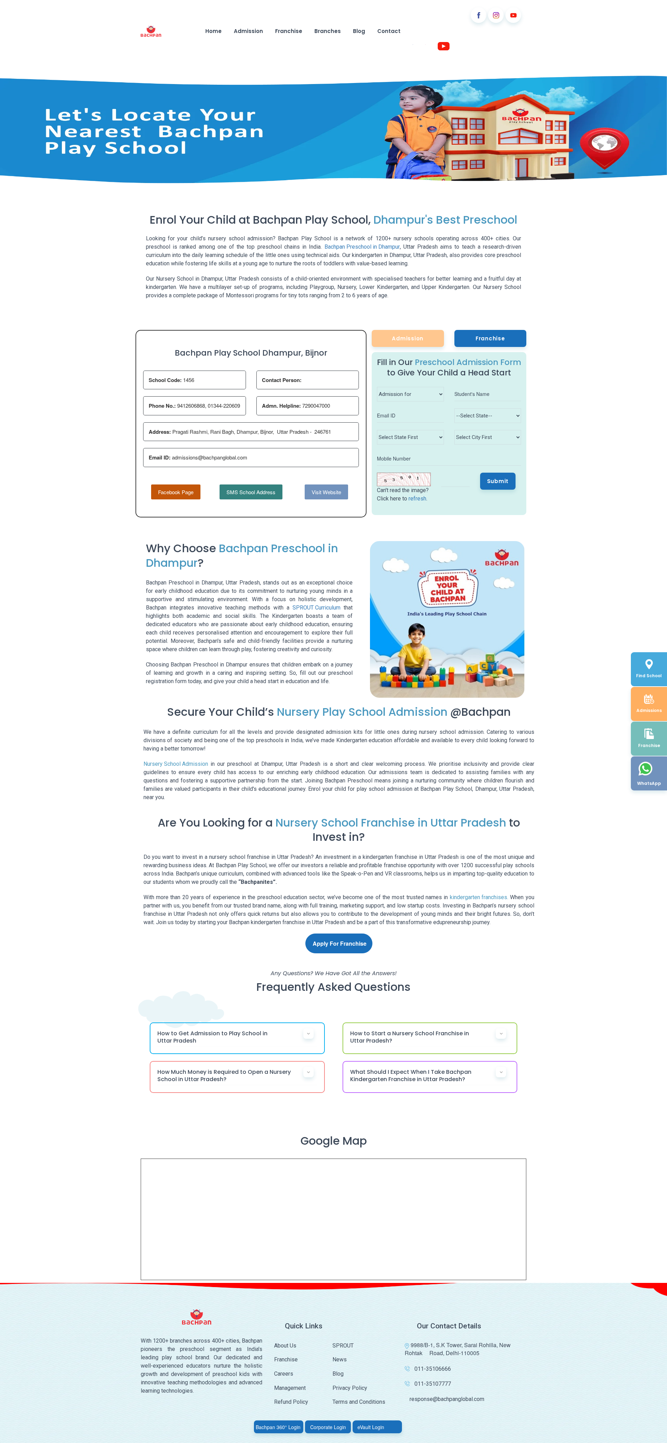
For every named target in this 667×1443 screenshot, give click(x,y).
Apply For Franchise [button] (340, 943)
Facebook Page (175, 492)
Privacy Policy (349, 1388)
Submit (498, 481)
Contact (389, 31)
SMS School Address (251, 492)
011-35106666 (432, 1369)
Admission (248, 31)
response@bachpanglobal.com (447, 1399)
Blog (359, 31)
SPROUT (343, 1345)
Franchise (288, 31)
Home (213, 31)
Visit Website (326, 492)
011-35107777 (432, 1383)
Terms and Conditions (358, 1402)
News (339, 1359)
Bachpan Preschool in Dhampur (362, 246)
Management (290, 1388)
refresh (417, 498)
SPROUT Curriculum (316, 607)
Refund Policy (291, 1402)
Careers (283, 1373)
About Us (285, 1345)
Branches (327, 31)
